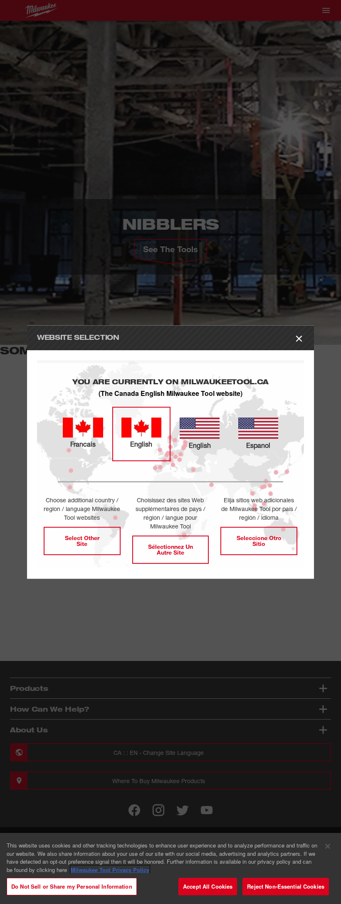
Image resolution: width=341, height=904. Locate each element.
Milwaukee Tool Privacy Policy (110, 870)
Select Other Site (82, 540)
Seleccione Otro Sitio (259, 540)
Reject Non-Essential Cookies (285, 886)
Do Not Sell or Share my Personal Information (71, 886)
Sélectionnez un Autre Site (170, 549)
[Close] (328, 846)
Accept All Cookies (207, 886)
